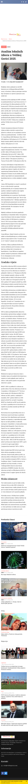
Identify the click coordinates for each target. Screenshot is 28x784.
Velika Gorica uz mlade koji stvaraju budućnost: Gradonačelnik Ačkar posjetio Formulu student (13, 668)
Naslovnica (4, 39)
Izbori (10, 39)
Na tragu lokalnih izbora (8, 574)
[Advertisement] (14, 18)
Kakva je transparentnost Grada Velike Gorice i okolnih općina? (12, 546)
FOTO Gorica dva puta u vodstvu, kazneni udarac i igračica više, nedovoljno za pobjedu (13, 696)
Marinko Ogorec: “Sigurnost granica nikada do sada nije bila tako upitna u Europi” (14, 724)
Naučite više (13, 782)
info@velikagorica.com (10, 765)
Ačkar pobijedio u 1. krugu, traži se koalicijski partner (11, 602)
